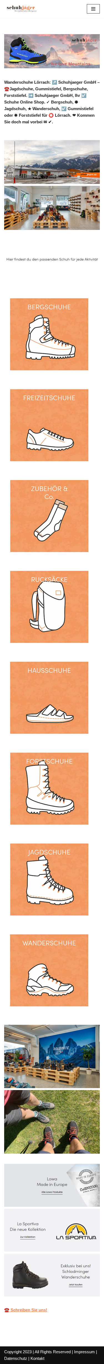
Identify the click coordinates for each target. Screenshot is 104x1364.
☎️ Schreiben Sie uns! (25, 1310)
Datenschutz (15, 1358)
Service (78, 277)
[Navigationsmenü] (93, 8)
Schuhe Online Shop (32, 277)
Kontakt (37, 1358)
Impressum (84, 1351)
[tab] (32, 277)
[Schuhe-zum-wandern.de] (20, 9)
